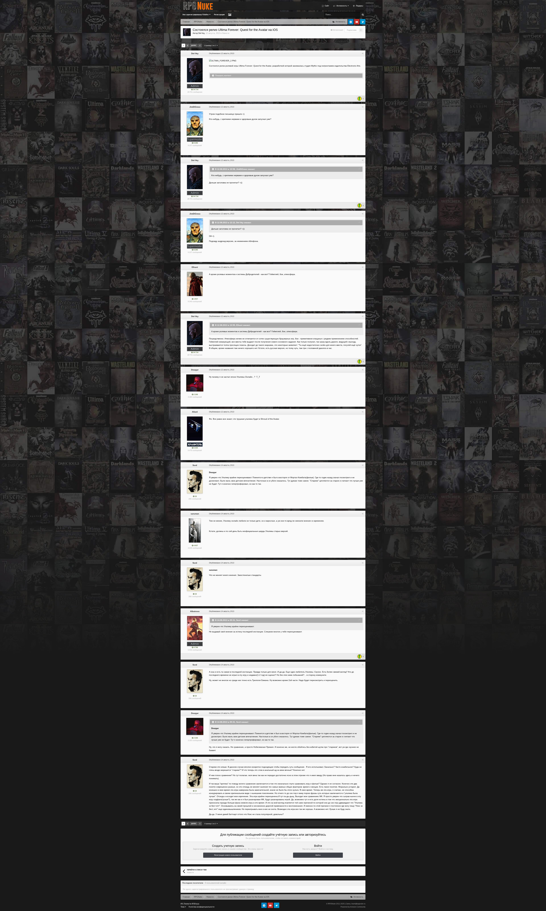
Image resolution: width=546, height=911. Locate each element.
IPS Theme (185, 904)
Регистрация (219, 15)
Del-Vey (201, 33)
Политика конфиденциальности (201, 907)
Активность (341, 6)
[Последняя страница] (200, 45)
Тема (183, 907)
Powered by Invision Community (353, 907)
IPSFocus (195, 904)
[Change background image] (230, 14)
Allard (195, 412)
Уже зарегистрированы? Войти (195, 15)
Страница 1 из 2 (210, 45)
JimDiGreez (194, 107)
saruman (195, 514)
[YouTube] (356, 21)
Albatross (194, 611)
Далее (193, 45)
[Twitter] (362, 21)
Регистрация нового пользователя (228, 855)
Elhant (195, 267)
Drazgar (194, 370)
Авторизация (338, 30)
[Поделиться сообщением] (362, 53)
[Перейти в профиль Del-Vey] (187, 32)
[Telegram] (350, 21)
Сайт (326, 6)
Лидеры (359, 6)
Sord (195, 465)
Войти (318, 855)
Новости (225, 33)
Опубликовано (221, 53)
